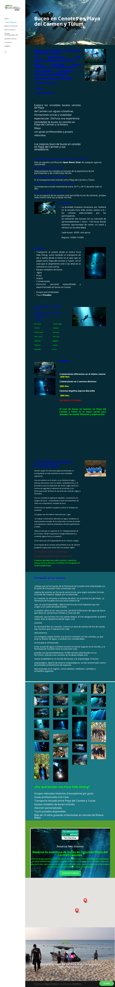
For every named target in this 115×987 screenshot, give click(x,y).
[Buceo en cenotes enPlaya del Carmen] (95, 80)
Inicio (6, 19)
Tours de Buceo (10, 22)
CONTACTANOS (70, 873)
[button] (77, 910)
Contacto (8, 42)
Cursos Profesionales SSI (11, 34)
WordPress (77, 984)
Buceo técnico (9, 30)
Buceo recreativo (11, 26)
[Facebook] (67, 956)
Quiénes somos (10, 39)
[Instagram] (72, 956)
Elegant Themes (51, 984)
